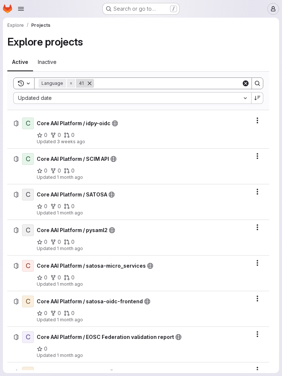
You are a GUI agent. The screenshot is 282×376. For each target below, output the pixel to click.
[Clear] (245, 83)
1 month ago (70, 177)
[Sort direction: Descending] (257, 98)
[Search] (257, 83)
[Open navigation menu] (21, 9)
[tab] (20, 62)
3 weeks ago (71, 141)
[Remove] (89, 83)
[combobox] (132, 98)
